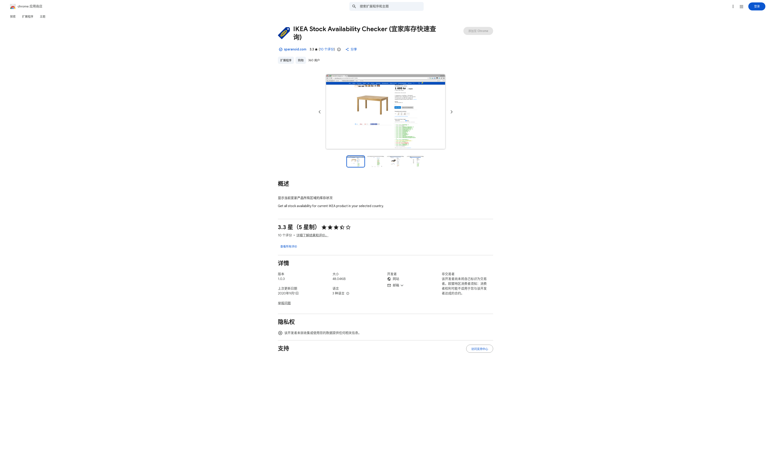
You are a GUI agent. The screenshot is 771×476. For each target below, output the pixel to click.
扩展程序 (286, 60)
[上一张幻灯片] (320, 112)
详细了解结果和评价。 (312, 235)
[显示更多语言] (347, 293)
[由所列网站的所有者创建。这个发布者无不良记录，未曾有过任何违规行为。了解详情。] (281, 49)
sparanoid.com (295, 49)
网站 (396, 279)
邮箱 (396, 285)
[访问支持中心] (479, 348)
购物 (301, 60)
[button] (741, 7)
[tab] (13, 16)
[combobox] (392, 6)
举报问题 (284, 303)
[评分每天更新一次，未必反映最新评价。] (339, 49)
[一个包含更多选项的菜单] (733, 6)
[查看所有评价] (289, 246)
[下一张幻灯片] (452, 112)
